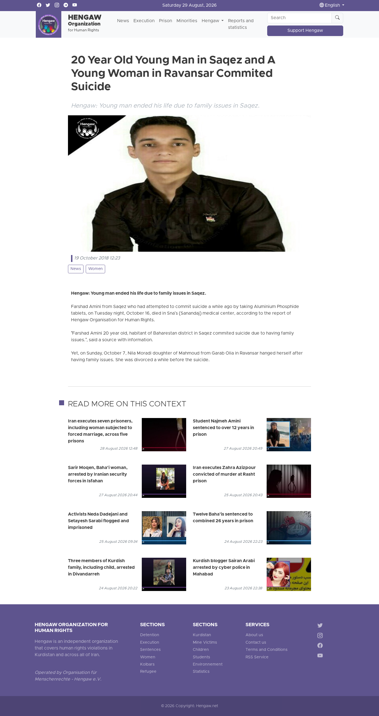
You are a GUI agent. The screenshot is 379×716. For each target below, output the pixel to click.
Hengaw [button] (211, 21)
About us (254, 635)
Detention (149, 635)
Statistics (201, 671)
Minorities (186, 21)
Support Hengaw (305, 31)
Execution (144, 21)
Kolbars (147, 664)
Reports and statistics (241, 24)
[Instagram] (321, 636)
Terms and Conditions (266, 650)
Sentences (150, 650)
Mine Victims (205, 642)
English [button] (332, 5)
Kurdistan (202, 635)
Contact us (256, 642)
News (123, 21)
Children (201, 650)
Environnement (208, 664)
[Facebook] (321, 647)
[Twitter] (321, 626)
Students (201, 657)
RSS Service (257, 657)
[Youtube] (321, 657)
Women (95, 269)
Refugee (148, 671)
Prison (165, 21)
